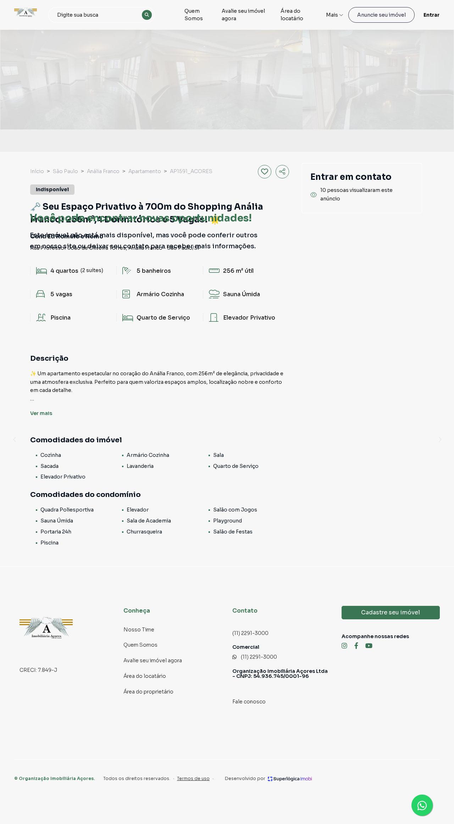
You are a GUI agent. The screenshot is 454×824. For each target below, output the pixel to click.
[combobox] (101, 15)
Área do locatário (292, 15)
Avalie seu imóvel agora (243, 15)
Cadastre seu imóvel (390, 612)
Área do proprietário (148, 691)
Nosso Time (138, 629)
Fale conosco (249, 701)
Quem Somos (193, 15)
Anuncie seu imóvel (381, 15)
